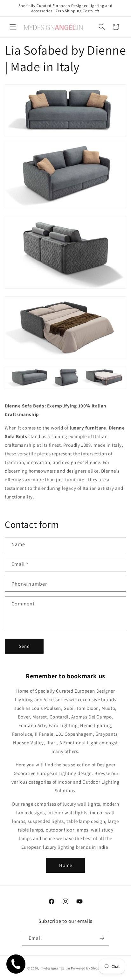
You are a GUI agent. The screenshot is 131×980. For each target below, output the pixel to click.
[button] (13, 27)
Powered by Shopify (87, 968)
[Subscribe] (102, 938)
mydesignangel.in (55, 968)
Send (24, 646)
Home (65, 865)
